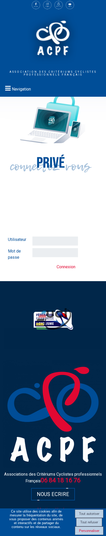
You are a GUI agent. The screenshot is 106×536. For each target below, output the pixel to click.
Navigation (21, 89)
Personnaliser (89, 531)
